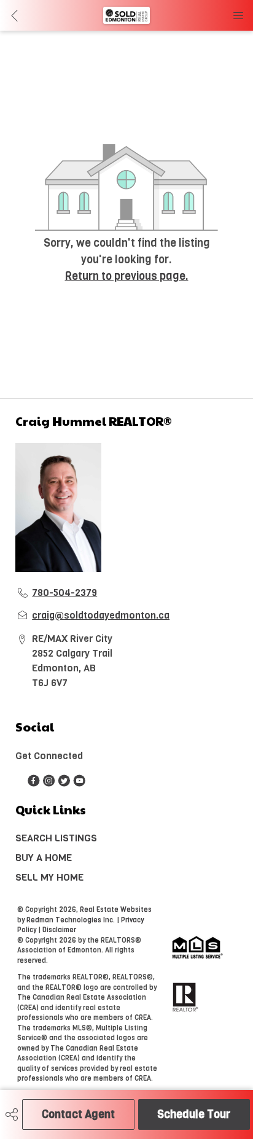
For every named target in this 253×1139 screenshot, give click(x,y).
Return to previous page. (127, 276)
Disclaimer (59, 930)
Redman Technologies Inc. (71, 920)
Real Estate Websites (116, 909)
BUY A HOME (43, 857)
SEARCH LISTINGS (56, 838)
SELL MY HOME (49, 877)
